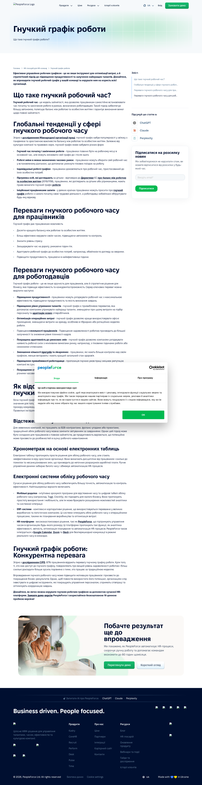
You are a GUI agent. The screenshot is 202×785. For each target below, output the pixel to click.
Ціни (80, 5)
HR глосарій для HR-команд (35, 68)
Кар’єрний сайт (103, 748)
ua (148, 5)
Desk (71, 754)
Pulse (72, 760)
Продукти (64, 5)
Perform (73, 748)
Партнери (100, 736)
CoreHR (73, 736)
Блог (122, 730)
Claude (119, 698)
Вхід (160, 5)
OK (143, 415)
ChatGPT (106, 698)
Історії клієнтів (111, 5)
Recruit (73, 742)
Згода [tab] (57, 378)
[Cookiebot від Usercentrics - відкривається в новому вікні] (151, 368)
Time (71, 766)
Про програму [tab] (145, 377)
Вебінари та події (129, 752)
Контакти (99, 754)
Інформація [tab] (101, 377)
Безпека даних (75, 777)
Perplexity (131, 698)
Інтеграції (99, 742)
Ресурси (91, 5)
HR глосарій (127, 736)
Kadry (72, 730)
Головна (16, 68)
